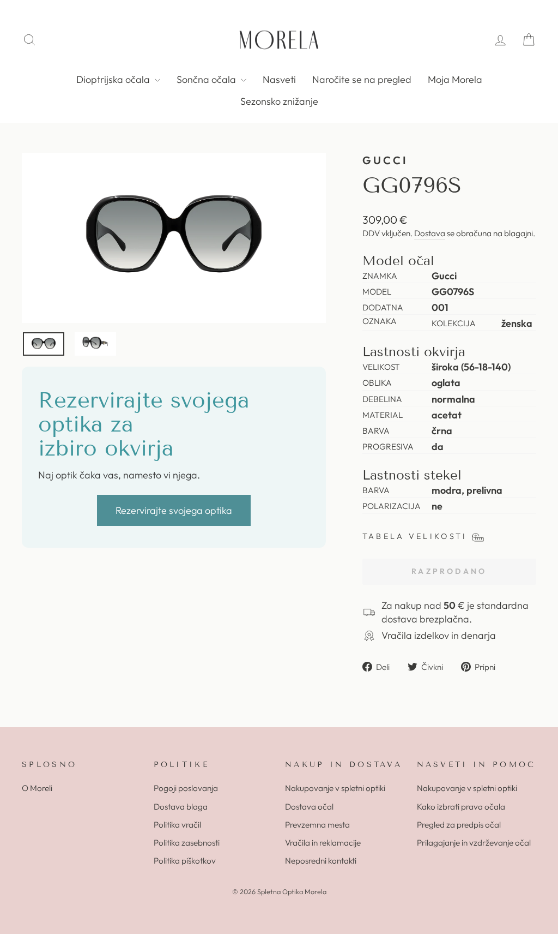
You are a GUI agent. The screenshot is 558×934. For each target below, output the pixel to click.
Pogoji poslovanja (186, 788)
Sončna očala (207, 79)
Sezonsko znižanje (279, 101)
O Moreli (37, 788)
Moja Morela (455, 79)
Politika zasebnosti (187, 842)
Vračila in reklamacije (323, 842)
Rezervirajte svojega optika (174, 510)
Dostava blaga (181, 806)
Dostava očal (309, 806)
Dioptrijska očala (114, 79)
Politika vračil (177, 824)
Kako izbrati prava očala (461, 806)
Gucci (385, 160)
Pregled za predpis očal (459, 824)
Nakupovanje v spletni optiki (335, 788)
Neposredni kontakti (320, 860)
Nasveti (279, 79)
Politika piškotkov (185, 860)
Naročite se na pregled (361, 79)
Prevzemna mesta (317, 824)
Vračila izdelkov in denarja (438, 635)
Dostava (429, 233)
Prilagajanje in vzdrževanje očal (474, 842)
